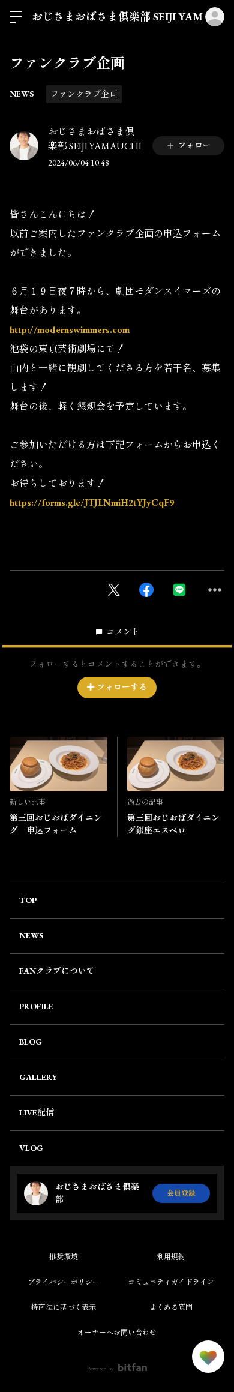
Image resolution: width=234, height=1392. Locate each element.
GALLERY (38, 1077)
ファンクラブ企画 (84, 94)
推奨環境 (63, 1257)
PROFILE (36, 1006)
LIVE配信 (36, 1112)
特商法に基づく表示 (63, 1307)
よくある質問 (171, 1307)
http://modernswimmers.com (70, 329)
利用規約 (171, 1257)
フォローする (122, 687)
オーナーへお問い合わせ (117, 1332)
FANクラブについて (57, 970)
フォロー (194, 145)
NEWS (22, 93)
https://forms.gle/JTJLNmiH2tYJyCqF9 (92, 502)
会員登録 (181, 1193)
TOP (28, 900)
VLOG (31, 1147)
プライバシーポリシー (64, 1282)
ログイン (214, 16)
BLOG (30, 1041)
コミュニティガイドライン (171, 1282)
